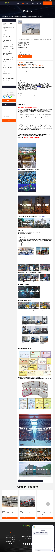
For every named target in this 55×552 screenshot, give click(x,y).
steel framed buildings (22, 480)
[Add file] (33, 550)
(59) (8, 71)
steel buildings (30, 480)
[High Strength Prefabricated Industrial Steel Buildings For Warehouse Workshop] (27, 501)
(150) (8, 57)
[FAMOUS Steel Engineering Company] (6, 3)
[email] (9, 97)
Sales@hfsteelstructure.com (37, 0)
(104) (8, 44)
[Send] (52, 550)
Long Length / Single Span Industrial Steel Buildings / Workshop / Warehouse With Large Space (44, 513)
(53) (8, 46)
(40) (7, 54)
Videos (27, 3)
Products (22, 3)
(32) (8, 30)
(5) (8, 83)
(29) (8, 48)
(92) (8, 65)
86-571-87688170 (48, 0)
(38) (8, 59)
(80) (8, 34)
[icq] (11, 97)
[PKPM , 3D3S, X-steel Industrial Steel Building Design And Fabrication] (31, 29)
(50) (8, 28)
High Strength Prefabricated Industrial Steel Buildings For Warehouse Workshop (27, 513)
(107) (7, 41)
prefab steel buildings (38, 480)
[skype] (4, 97)
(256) (8, 24)
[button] (7, 504)
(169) (7, 73)
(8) (7, 61)
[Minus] (52, 526)
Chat (47, 3)
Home (18, 3)
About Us (32, 3)
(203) (8, 37)
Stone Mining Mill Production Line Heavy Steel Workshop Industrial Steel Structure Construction (9, 513)
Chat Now (9, 100)
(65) (7, 51)
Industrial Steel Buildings (13, 16)
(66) (8, 78)
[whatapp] (6, 97)
